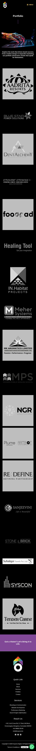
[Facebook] (15, 734)
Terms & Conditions (13, 747)
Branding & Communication (18, 705)
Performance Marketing (18, 710)
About (18, 686)
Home (18, 684)
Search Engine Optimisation (18, 712)
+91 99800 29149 (18, 728)
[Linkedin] (20, 734)
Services (18, 689)
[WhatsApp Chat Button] (31, 746)
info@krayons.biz (18, 731)
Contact (18, 694)
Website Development (18, 707)
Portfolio (18, 692)
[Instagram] (18, 734)
